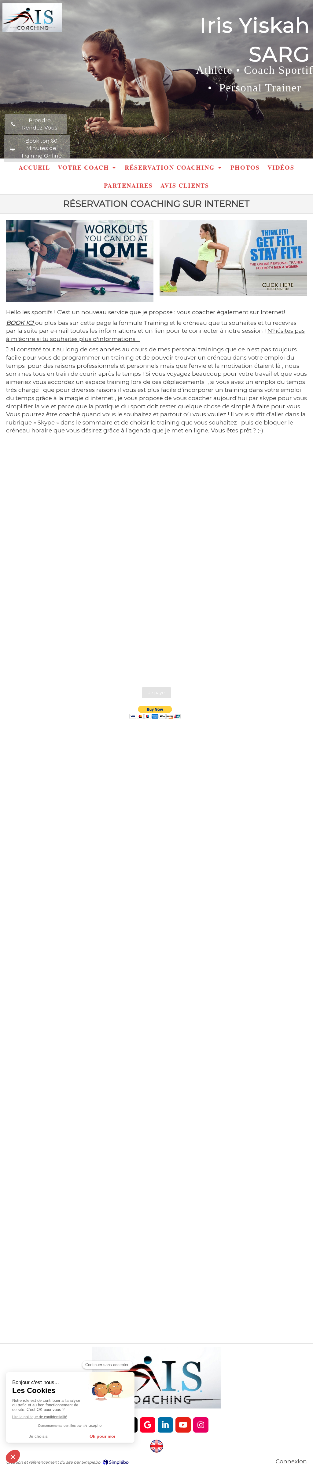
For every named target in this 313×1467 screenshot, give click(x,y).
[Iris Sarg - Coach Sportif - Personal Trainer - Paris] (32, 17)
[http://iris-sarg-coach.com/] (156, 1446)
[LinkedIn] (165, 1425)
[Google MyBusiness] (147, 1425)
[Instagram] (200, 1425)
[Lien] (79, 261)
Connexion (291, 1461)
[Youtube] (183, 1425)
